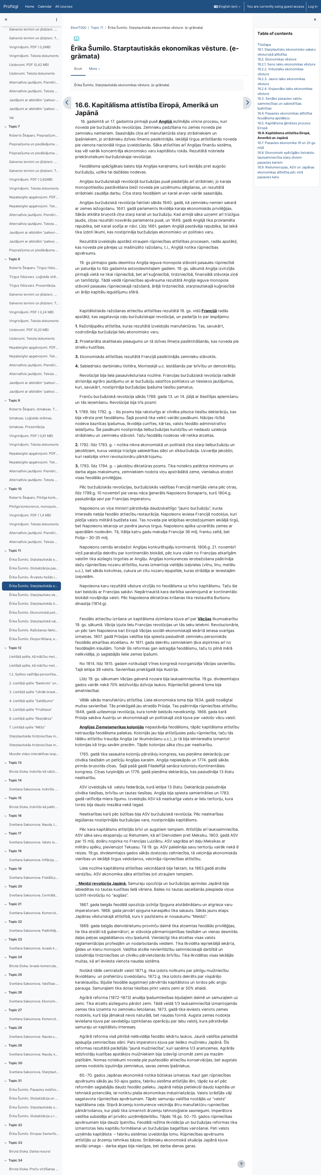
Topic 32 (15, 1125)
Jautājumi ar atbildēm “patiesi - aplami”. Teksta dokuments (34, 109)
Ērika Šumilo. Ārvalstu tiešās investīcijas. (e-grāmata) (34, 577)
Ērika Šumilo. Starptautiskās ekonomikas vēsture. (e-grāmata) (34, 586)
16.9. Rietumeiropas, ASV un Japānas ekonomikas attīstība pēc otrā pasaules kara (285, 172)
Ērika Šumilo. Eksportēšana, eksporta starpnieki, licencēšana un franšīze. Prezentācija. (34, 639)
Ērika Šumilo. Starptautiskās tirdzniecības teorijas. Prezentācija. (34, 603)
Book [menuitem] (78, 69)
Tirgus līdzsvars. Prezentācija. (32, 285)
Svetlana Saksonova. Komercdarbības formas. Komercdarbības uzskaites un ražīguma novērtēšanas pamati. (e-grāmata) (34, 913)
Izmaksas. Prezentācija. (27, 427)
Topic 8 (14, 259)
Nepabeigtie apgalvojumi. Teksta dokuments (34, 206)
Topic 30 (15, 1063)
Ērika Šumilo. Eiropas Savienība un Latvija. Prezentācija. (34, 1134)
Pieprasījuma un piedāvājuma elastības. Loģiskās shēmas (34, 144)
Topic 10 (15, 489)
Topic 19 (15, 869)
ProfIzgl (10, 6)
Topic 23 (15, 939)
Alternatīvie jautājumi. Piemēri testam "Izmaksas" (34, 471)
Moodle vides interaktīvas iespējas (34, 754)
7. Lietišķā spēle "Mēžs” (27, 727)
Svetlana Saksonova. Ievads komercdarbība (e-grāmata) (34, 948)
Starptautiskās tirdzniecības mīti (34, 736)
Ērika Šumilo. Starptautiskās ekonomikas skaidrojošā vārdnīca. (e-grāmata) (34, 559)
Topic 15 (15, 798)
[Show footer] (241, 1164)
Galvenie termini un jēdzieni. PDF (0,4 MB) (34, 29)
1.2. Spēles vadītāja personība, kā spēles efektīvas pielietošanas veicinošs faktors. (34, 674)
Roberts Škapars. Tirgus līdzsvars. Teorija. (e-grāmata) (34, 268)
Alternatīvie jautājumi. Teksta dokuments (34, 91)
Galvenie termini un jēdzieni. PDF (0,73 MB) (34, 294)
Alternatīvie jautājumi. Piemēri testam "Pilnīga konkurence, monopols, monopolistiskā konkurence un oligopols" (34, 533)
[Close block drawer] (315, 20)
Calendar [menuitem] (45, 6)
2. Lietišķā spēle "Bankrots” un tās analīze (34, 683)
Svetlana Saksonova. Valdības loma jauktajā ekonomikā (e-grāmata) (34, 983)
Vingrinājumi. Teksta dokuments (34, 56)
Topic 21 (15, 904)
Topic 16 (15, 816)
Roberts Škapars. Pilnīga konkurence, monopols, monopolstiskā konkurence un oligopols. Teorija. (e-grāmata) (34, 497)
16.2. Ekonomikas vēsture (276, 59)
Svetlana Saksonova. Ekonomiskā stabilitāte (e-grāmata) (34, 1001)
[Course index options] (56, 20)
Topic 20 (15, 886)
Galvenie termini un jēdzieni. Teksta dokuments (34, 38)
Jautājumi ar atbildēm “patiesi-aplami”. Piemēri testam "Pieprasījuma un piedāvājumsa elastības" (34, 232)
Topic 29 (15, 1045)
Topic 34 (15, 1160)
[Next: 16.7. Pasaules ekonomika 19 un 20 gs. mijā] (247, 103)
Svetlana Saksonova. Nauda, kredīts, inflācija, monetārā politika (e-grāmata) (34, 1054)
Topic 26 (15, 992)
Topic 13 (15, 762)
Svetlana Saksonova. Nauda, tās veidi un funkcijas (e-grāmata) (34, 824)
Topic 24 (15, 957)
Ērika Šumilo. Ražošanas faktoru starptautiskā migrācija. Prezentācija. (34, 630)
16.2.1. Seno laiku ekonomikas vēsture (286, 64)
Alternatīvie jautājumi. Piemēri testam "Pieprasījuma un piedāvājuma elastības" (34, 215)
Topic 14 (15, 780)
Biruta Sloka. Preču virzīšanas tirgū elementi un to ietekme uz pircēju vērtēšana (34, 1169)
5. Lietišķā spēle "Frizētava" (30, 709)
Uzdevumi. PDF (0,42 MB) (29, 65)
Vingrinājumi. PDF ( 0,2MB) (30, 47)
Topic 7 (14, 126)
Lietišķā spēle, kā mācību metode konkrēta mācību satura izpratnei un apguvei (34, 656)
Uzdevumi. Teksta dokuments (32, 73)
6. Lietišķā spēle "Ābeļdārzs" (31, 718)
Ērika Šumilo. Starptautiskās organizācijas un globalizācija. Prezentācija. (34, 1107)
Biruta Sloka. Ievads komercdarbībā (34, 966)
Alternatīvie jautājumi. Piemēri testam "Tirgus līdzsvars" (34, 365)
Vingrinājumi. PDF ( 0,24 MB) (31, 312)
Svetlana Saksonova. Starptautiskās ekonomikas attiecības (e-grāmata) (34, 1072)
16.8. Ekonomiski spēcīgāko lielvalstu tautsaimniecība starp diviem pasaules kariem (285, 157)
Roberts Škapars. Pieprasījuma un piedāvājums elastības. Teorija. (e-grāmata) (34, 135)
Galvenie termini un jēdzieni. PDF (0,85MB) (34, 162)
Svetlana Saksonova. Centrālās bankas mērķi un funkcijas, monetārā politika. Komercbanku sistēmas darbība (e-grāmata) (34, 895)
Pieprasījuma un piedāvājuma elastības (34, 250)
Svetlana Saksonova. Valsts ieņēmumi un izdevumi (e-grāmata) (34, 842)
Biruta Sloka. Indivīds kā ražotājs (34, 771)
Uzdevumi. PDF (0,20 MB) (29, 330)
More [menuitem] (93, 69)
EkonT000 (78, 28)
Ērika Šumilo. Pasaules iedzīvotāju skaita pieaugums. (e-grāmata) (34, 1090)
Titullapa (264, 45)
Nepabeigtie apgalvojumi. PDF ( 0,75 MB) (34, 347)
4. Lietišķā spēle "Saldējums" (31, 701)
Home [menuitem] (29, 6)
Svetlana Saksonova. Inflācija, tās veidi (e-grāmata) (34, 860)
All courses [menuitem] (63, 6)
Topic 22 (15, 922)
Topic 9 (14, 400)
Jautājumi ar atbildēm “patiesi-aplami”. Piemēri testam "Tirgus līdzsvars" (34, 383)
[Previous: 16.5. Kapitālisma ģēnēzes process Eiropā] (67, 103)
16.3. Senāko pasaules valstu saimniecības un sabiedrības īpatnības (279, 103)
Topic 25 (15, 975)
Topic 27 (15, 1010)
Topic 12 (15, 648)
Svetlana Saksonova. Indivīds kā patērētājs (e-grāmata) (34, 789)
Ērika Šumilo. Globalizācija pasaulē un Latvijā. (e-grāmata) (34, 568)
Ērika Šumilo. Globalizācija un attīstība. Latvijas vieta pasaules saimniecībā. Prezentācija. (34, 1098)
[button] (227, 6)
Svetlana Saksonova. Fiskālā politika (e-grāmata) (34, 877)
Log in (313, 6)
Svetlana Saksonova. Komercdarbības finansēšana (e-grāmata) (34, 1019)
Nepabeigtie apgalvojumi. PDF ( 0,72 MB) (34, 453)
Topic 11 (15, 550)
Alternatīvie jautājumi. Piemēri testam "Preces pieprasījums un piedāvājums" (34, 82)
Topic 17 (15, 833)
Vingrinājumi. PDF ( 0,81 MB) (31, 436)
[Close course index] (6, 20)
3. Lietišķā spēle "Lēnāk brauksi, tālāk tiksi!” (34, 692)
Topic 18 (15, 851)
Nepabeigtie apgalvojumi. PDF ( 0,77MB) (34, 197)
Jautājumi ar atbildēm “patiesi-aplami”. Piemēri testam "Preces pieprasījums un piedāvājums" (34, 100)
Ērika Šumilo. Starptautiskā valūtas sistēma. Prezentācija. (34, 621)
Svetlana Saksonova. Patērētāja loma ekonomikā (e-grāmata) (34, 930)
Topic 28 (15, 1028)
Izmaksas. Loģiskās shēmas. (30, 418)
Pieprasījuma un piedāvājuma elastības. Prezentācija (34, 153)
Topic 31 (15, 1081)
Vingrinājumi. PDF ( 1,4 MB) (30, 515)
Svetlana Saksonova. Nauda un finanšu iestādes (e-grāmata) (34, 1037)
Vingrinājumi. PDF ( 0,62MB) (31, 179)
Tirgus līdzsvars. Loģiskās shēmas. (34, 277)
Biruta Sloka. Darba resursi (29, 1151)
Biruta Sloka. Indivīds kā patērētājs (34, 807)
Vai (11, 118)
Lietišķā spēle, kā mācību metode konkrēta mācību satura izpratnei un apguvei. (34, 665)
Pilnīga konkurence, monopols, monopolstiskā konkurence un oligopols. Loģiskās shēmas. (34, 506)
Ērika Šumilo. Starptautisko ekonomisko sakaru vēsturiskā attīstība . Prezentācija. (34, 595)
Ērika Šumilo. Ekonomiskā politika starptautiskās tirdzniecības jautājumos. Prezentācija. (34, 612)
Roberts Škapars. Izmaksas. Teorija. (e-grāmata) (34, 409)
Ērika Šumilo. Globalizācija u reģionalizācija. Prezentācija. (34, 1116)
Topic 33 (15, 1143)
